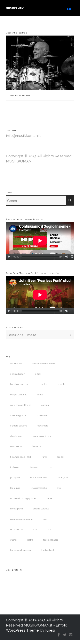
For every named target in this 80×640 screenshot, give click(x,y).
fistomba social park (20, 457)
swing (13, 540)
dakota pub (16, 436)
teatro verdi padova (20, 550)
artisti (38, 374)
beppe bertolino (18, 394)
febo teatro (16, 446)
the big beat (47, 550)
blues (40, 394)
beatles (43, 384)
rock (35, 529)
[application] (40, 241)
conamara (43, 425)
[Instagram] (71, 635)
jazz (51, 467)
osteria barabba (41, 508)
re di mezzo (16, 529)
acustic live (16, 363)
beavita (61, 384)
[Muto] (66, 256)
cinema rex (43, 415)
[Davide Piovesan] (40, 63)
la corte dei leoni (39, 477)
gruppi (60, 457)
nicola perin (16, 508)
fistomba (36, 446)
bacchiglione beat (19, 384)
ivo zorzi (34, 467)
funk (44, 457)
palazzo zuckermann (21, 519)
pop (45, 519)
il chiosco (15, 467)
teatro (30, 540)
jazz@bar (15, 477)
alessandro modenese (43, 363)
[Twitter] (65, 635)
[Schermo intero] (71, 256)
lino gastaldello (39, 488)
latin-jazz (63, 477)
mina (49, 498)
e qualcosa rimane (42, 436)
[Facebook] (59, 635)
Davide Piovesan (20, 95)
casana (45, 405)
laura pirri (15, 488)
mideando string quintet (23, 498)
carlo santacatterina (20, 405)
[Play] (9, 256)
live (59, 488)
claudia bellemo (18, 425)
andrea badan (17, 374)
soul (50, 529)
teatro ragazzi (50, 540)
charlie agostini (18, 415)
